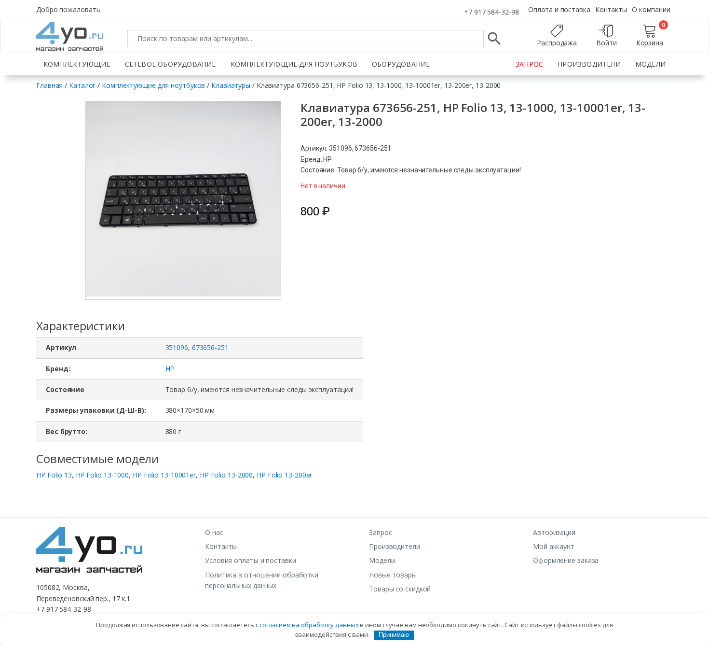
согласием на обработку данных (308, 624)
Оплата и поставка (559, 9)
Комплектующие (76, 64)
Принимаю (394, 634)
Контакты (611, 9)
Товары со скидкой (400, 588)
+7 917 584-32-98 (491, 11)
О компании (651, 9)
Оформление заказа (566, 560)
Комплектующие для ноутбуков (294, 64)
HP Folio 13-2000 (226, 474)
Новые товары (393, 574)
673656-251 (210, 347)
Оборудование (401, 64)
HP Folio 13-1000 (102, 474)
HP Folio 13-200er (284, 474)
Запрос (529, 64)
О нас (214, 532)
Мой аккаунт (553, 546)
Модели (650, 64)
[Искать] (494, 38)
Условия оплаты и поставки (250, 560)
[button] (207, 200)
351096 (176, 347)
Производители (589, 64)
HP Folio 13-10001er (164, 474)
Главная (49, 85)
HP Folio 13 (54, 474)
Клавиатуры (230, 85)
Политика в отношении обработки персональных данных (261, 580)
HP (170, 368)
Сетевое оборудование (170, 64)
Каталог (82, 85)
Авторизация (554, 532)
